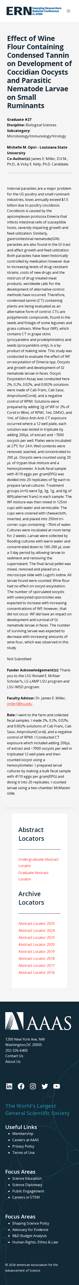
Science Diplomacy (27, 1184)
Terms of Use (23, 1152)
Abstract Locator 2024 (36, 930)
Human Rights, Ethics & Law (35, 1242)
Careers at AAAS (25, 1140)
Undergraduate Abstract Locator (38, 862)
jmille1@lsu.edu (19, 703)
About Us (13, 1061)
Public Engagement (28, 1191)
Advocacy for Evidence (30, 1229)
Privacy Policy (23, 1146)
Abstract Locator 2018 (36, 958)
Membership (22, 1133)
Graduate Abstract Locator (33, 875)
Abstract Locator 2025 (36, 923)
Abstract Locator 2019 (36, 951)
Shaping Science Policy (30, 1223)
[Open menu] (68, 10)
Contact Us (14, 1055)
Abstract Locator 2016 (36, 972)
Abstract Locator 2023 (36, 937)
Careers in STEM (26, 1197)
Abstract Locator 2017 (36, 965)
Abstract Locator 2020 (36, 944)
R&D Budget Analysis (29, 1235)
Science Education (26, 1178)
